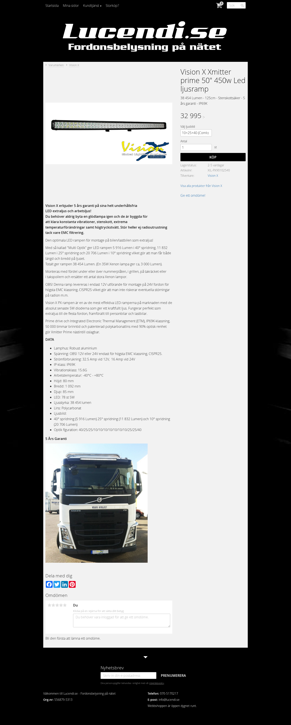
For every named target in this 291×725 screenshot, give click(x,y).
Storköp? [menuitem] (112, 5)
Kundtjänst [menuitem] (91, 5)
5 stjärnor (65, 605)
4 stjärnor (61, 605)
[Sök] (242, 5)
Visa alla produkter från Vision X (201, 186)
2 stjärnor (53, 605)
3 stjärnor (57, 605)
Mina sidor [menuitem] (71, 5)
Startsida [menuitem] (52, 5)
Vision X (213, 176)
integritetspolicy (156, 683)
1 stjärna (49, 605)
